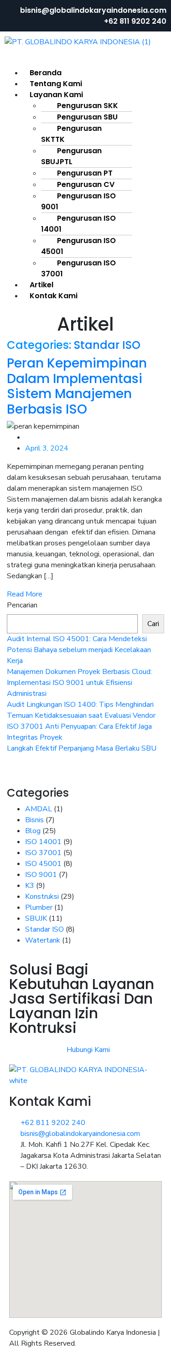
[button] (85, 62)
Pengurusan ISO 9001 (78, 201)
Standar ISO (107, 344)
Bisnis (34, 820)
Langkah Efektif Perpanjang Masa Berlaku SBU (81, 748)
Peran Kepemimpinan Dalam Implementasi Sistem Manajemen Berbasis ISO (77, 386)
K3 (29, 886)
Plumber (38, 907)
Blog (33, 831)
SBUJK (36, 918)
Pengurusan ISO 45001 (78, 246)
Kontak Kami (54, 295)
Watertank (42, 940)
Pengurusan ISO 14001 (78, 223)
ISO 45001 (43, 864)
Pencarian (22, 605)
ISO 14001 (43, 842)
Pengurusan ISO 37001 (78, 268)
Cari (153, 624)
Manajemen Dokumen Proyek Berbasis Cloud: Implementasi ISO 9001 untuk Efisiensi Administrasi (79, 683)
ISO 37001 (43, 853)
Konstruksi (42, 897)
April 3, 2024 (46, 448)
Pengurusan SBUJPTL (71, 156)
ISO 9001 (41, 875)
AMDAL (38, 809)
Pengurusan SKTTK (71, 134)
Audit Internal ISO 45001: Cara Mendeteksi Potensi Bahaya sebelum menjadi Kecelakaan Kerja (79, 650)
